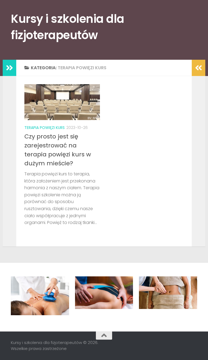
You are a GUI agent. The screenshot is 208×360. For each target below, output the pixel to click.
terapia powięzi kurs (44, 127)
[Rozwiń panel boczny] (9, 68)
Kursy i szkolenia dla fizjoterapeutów (67, 27)
